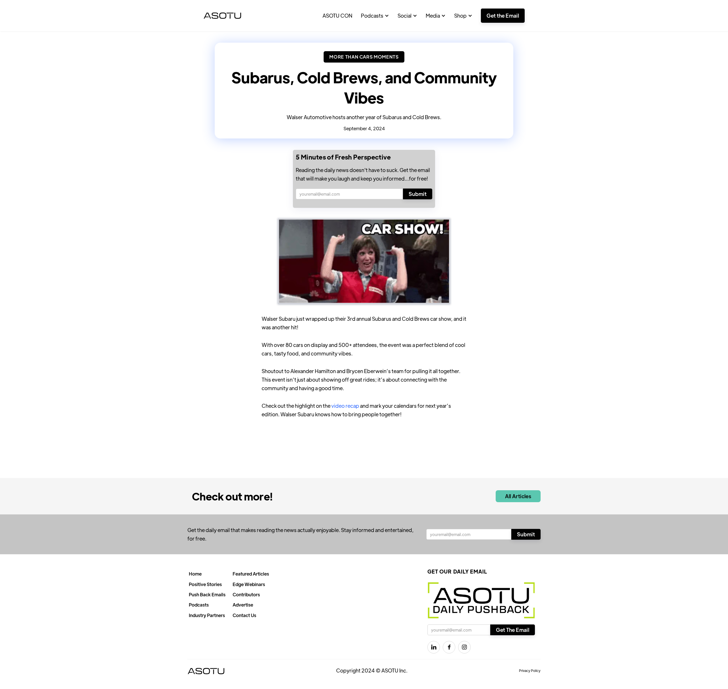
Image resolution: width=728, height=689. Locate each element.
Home (195, 574)
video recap (345, 405)
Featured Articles (251, 574)
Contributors (246, 594)
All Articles (518, 496)
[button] (375, 16)
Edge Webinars (249, 584)
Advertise (243, 605)
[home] (222, 15)
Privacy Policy (530, 670)
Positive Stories (205, 584)
